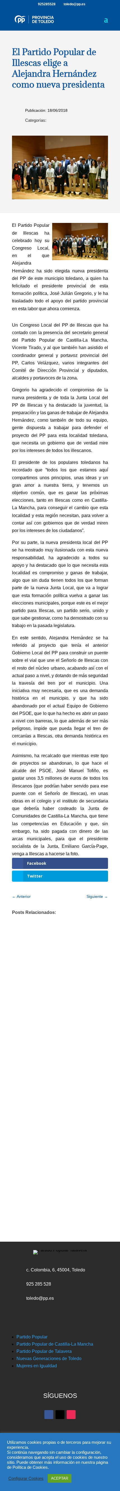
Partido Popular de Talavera (44, 1351)
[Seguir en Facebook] (48, 1414)
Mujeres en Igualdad (36, 1365)
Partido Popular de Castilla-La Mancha (54, 1344)
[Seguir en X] (60, 1414)
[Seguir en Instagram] (71, 1414)
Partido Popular (31, 1337)
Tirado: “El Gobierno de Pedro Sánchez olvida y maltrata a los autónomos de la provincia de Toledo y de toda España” (58, 1116)
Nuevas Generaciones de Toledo (48, 1358)
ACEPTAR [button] (59, 1478)
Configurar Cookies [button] (26, 1478)
